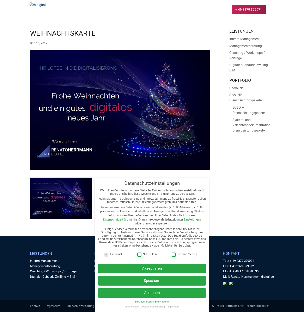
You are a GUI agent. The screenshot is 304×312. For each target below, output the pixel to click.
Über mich (197, 10)
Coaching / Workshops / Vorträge (53, 271)
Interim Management (244, 39)
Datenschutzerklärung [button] (153, 306)
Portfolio (175, 10)
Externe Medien (187, 254)
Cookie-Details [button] (132, 306)
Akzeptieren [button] (152, 268)
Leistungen (147, 10)
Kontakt (219, 10)
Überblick (236, 88)
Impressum (53, 306)
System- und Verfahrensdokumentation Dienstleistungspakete (251, 125)
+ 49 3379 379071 (248, 10)
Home (127, 10)
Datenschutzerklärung (80, 306)
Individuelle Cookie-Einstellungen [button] (152, 301)
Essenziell (116, 254)
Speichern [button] (152, 281)
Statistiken (150, 254)
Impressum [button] (173, 306)
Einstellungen (192, 219)
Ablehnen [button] (152, 293)
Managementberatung (245, 46)
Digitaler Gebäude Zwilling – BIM (52, 277)
